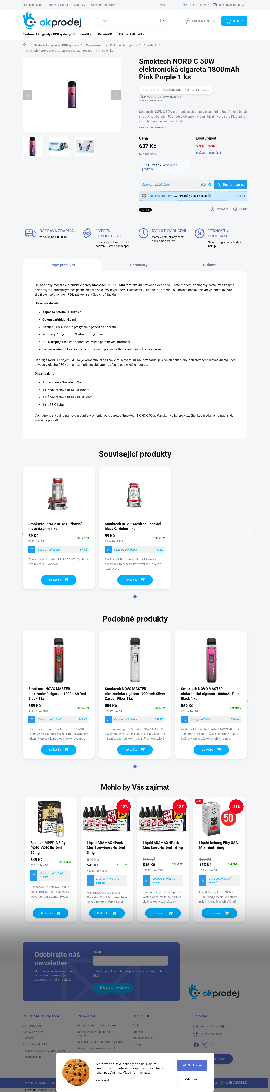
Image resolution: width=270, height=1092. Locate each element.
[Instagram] (212, 1044)
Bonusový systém (143, 1037)
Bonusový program (159, 195)
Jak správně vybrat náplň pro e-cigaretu (96, 1033)
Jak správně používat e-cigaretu (97, 1048)
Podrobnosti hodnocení (197, 90)
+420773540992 (211, 1034)
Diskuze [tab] (209, 265)
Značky (136, 1044)
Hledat (162, 20)
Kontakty (79, 4)
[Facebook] (196, 1044)
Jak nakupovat (32, 4)
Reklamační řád (32, 1056)
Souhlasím (195, 1065)
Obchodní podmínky (103, 4)
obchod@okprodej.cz (214, 1026)
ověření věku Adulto (49, 1089)
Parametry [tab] (138, 265)
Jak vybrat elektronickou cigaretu (97, 1025)
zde (146, 1072)
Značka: (150, 100)
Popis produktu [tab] (62, 265)
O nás (136, 1025)
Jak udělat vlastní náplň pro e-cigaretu (100, 1041)
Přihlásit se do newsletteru (113, 987)
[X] (204, 1044)
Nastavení (102, 1080)
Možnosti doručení (208, 153)
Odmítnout (192, 1079)
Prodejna (137, 1031)
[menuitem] (49, 34)
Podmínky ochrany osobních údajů (44, 1050)
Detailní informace (151, 127)
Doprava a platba (57, 4)
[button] (135, 597)
